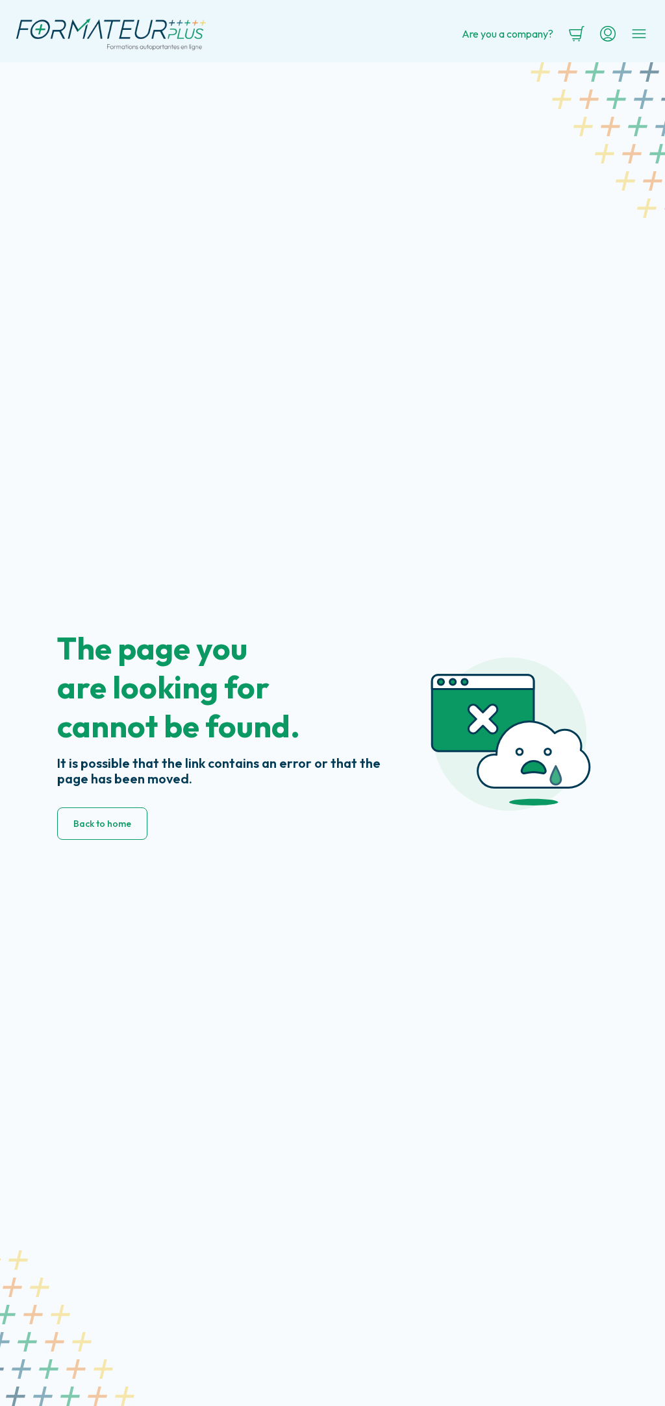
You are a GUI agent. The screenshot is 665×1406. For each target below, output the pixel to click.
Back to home (102, 823)
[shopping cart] (577, 34)
